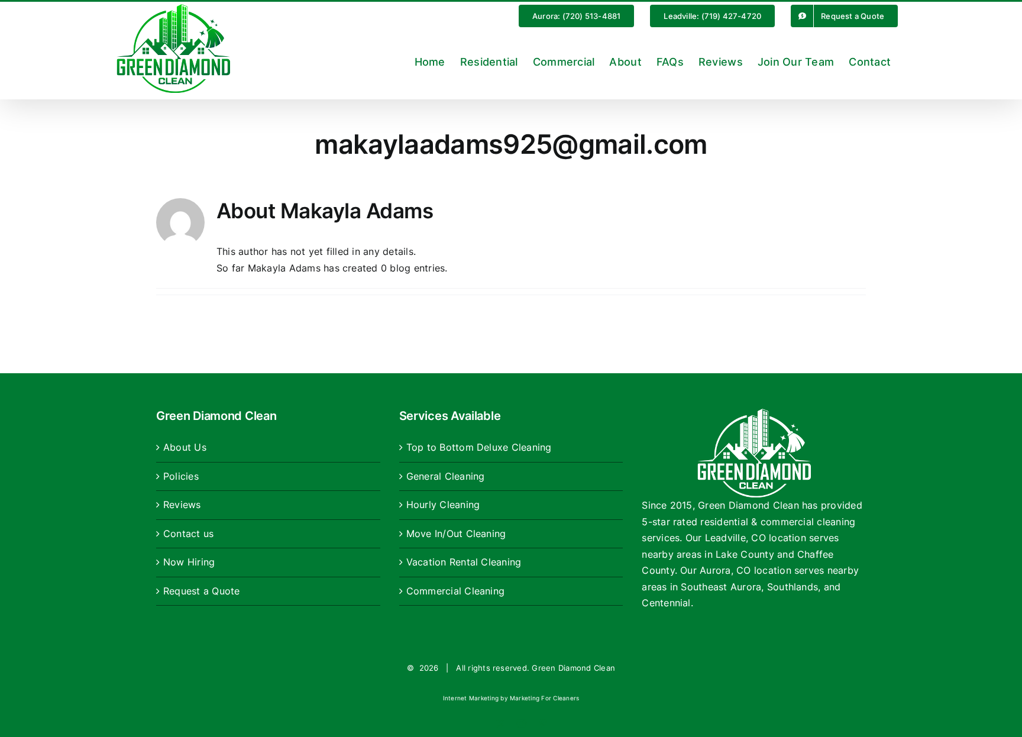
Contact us (188, 533)
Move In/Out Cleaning (456, 533)
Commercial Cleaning (455, 591)
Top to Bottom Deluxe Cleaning (479, 447)
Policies (181, 476)
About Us (184, 447)
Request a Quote (201, 591)
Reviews (182, 504)
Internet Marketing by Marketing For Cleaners (511, 698)
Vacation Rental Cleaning (464, 562)
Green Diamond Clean (573, 668)
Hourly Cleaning (443, 504)
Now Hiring (189, 562)
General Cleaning (445, 476)
